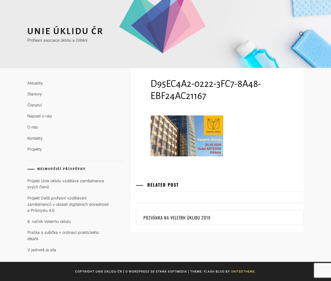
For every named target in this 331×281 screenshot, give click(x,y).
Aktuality (35, 83)
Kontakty (35, 138)
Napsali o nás (39, 116)
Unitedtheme (243, 271)
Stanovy (34, 93)
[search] (301, 34)
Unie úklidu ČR (65, 31)
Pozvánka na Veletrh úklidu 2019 (177, 217)
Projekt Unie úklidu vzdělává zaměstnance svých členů (65, 184)
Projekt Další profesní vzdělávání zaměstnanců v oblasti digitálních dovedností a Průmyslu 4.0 (68, 204)
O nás (32, 127)
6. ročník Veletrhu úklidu (49, 221)
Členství (34, 105)
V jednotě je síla (41, 249)
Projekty (34, 149)
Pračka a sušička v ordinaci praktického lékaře (63, 235)
